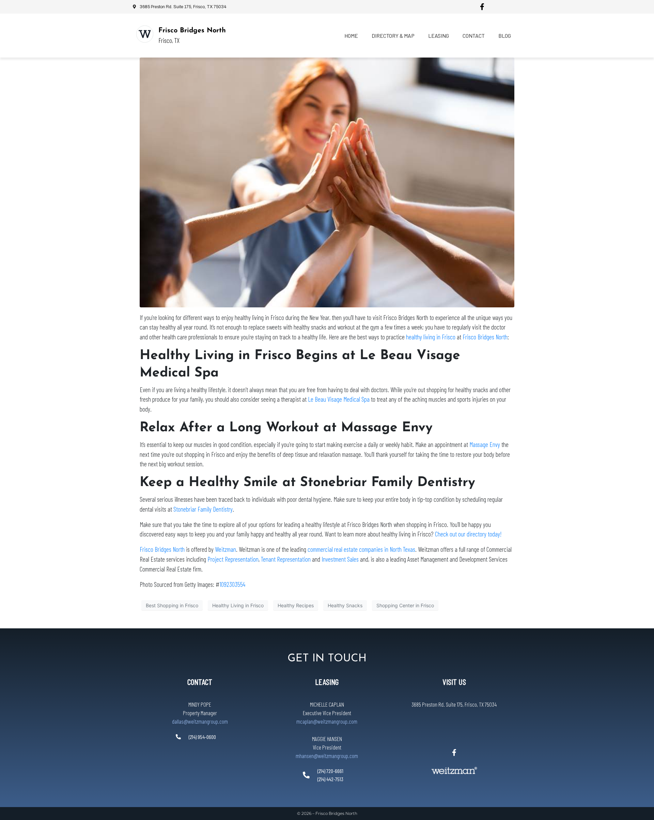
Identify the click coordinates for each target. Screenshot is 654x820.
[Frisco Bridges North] (144, 34)
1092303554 (232, 584)
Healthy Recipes (296, 605)
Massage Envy (484, 444)
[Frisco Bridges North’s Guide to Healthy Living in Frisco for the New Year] (327, 181)
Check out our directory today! (468, 534)
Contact (474, 35)
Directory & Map (393, 35)
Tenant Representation (286, 559)
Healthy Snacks (345, 605)
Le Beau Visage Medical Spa (339, 399)
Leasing (438, 35)
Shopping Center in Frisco (405, 605)
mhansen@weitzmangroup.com (327, 755)
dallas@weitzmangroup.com (200, 721)
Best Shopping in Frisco (172, 605)
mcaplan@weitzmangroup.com (326, 721)
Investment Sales (340, 559)
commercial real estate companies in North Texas (361, 549)
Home (351, 35)
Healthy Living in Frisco (238, 605)
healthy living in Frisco (430, 337)
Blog (504, 35)
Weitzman (225, 549)
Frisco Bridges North (192, 30)
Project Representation (233, 559)
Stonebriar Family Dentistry (203, 509)
